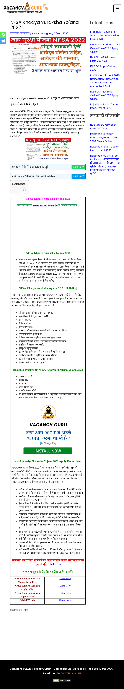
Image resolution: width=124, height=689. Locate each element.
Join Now (78, 167)
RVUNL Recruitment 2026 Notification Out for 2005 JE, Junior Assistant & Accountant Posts (105, 81)
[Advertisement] (65, 86)
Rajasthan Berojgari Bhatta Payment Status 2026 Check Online (104, 137)
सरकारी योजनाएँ (19, 33)
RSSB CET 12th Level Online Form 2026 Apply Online (104, 95)
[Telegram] (3, 41)
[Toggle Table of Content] (22, 190)
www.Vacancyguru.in (45, 205)
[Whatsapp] (3, 35)
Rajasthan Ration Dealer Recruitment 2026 (104, 106)
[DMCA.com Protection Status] (62, 680)
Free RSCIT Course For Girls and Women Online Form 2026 (104, 35)
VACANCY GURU (71, 673)
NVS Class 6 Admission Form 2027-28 (103, 59)
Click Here (54, 564)
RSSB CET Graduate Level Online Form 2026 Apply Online (105, 48)
